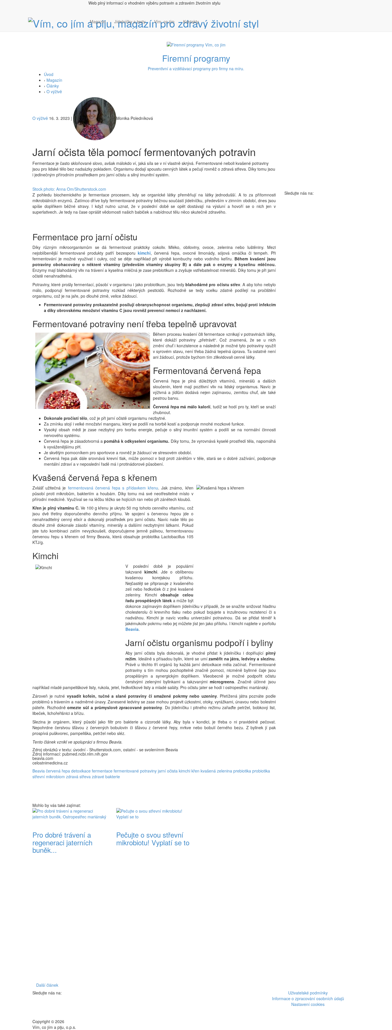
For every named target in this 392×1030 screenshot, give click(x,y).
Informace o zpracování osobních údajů (308, 998)
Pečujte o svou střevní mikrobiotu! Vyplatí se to (152, 838)
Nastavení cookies (308, 1004)
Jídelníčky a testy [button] (129, 21)
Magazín (98, 21)
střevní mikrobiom (48, 776)
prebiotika (242, 771)
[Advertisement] (237, 894)
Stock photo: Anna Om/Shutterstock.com (69, 189)
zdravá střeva (78, 776)
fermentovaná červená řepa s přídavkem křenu (113, 488)
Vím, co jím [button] (164, 21)
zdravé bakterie (106, 776)
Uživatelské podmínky (308, 993)
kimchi (144, 253)
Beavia (132, 629)
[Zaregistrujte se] (207, 18)
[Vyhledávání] (207, 27)
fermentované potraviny (135, 771)
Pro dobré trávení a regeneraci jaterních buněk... (62, 842)
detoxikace (81, 771)
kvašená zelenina (216, 771)
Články (52, 86)
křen (195, 771)
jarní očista (168, 771)
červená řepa (58, 771)
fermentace (102, 771)
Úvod (48, 74)
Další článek (47, 985)
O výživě (54, 91)
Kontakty (191, 21)
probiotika (261, 771)
